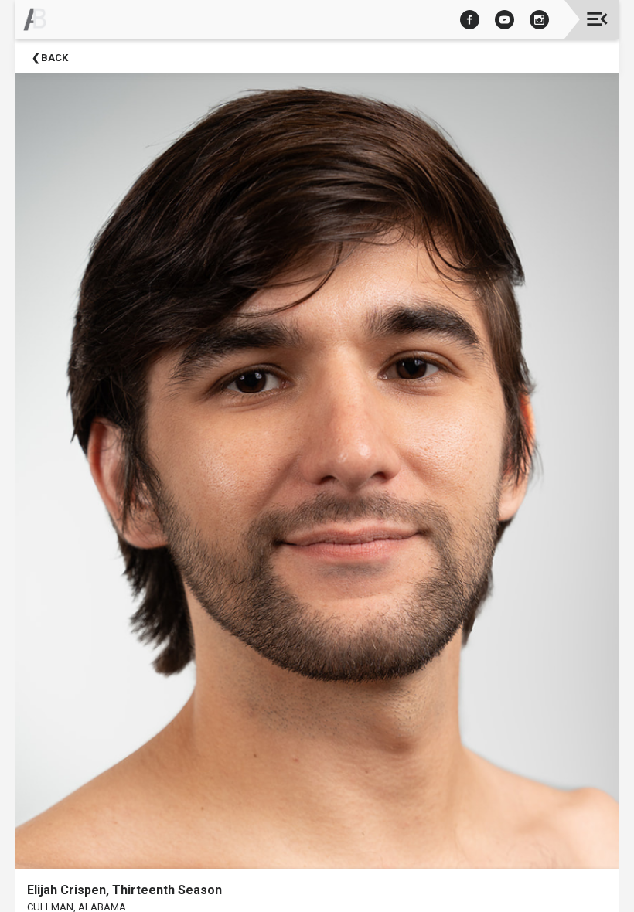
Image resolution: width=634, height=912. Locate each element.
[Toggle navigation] (597, 18)
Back (54, 57)
